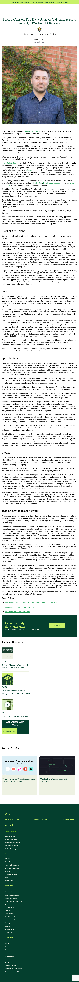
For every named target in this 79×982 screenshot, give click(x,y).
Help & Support (10, 917)
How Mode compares (12, 895)
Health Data (37, 183)
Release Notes (9, 929)
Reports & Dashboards (12, 868)
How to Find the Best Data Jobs (17, 611)
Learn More (64, 2)
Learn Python (9, 913)
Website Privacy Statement (13, 968)
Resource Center (10, 892)
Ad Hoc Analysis (10, 836)
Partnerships (9, 932)
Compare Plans (68, 819)
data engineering (31, 170)
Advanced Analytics (11, 845)
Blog (6, 904)
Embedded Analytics (11, 874)
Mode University (10, 920)
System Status (9, 956)
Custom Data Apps (11, 849)
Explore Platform (12, 819)
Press (6, 950)
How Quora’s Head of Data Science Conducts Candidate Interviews (31, 602)
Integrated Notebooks (12, 865)
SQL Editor (8, 859)
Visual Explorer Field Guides (14, 901)
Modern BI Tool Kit (11, 898)
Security (7, 877)
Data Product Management (53, 183)
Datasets (7, 871)
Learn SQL (8, 910)
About (7, 943)
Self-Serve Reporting (11, 839)
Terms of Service (10, 965)
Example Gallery (10, 907)
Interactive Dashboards (12, 842)
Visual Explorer (10, 862)
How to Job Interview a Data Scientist (19, 607)
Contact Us (8, 953)
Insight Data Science (32, 131)
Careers (7, 947)
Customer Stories (40, 819)
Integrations (9, 880)
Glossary (8, 926)
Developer (8, 923)
